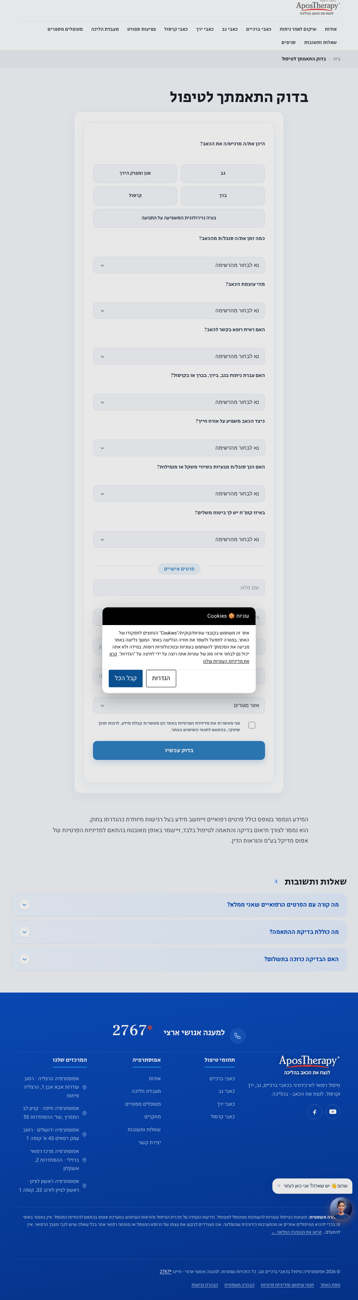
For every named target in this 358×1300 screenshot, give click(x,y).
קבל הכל (126, 678)
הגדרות (161, 678)
